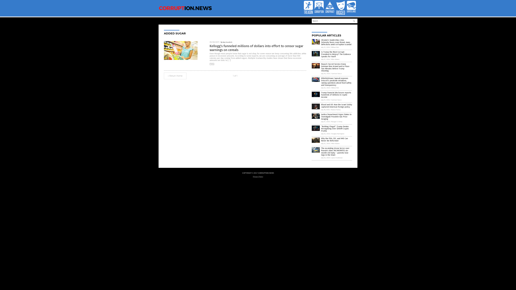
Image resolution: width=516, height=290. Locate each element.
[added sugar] (185, 10)
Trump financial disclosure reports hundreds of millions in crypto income (336, 95)
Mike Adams (335, 59)
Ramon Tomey (336, 110)
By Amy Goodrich (226, 42)
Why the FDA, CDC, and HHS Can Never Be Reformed (334, 139)
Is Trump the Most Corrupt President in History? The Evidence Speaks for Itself (336, 54)
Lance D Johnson (337, 158)
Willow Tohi (335, 47)
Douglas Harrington (337, 134)
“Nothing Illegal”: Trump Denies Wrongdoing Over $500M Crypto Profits (335, 128)
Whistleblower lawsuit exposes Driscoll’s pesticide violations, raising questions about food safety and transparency (336, 81)
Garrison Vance (336, 74)
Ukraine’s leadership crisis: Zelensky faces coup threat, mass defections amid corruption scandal (336, 42)
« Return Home (175, 76)
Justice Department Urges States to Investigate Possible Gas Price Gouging (336, 116)
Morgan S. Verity (336, 122)
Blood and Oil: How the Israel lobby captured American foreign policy (336, 106)
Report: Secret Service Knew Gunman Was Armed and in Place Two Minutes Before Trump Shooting (335, 67)
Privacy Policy (258, 177)
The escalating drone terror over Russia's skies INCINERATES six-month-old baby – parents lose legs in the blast (335, 151)
